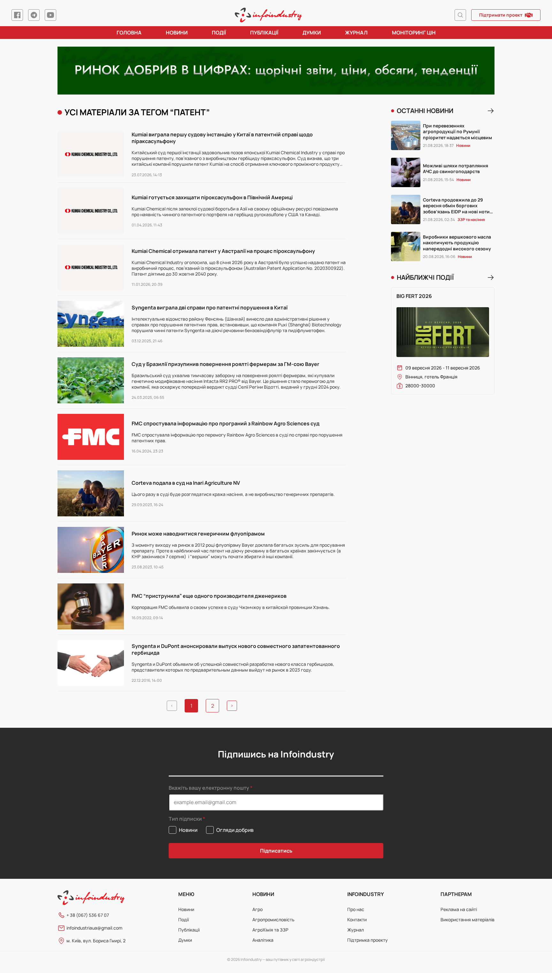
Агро (257, 909)
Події (219, 32)
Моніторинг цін (414, 32)
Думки (312, 32)
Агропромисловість (273, 919)
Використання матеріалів (467, 919)
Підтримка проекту (367, 940)
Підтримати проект (500, 15)
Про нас (355, 909)
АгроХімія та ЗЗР (270, 930)
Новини (177, 32)
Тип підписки (185, 819)
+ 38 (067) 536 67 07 (87, 915)
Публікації (264, 32)
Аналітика (262, 940)
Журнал (356, 32)
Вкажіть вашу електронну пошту (209, 787)
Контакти (357, 919)
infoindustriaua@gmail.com (94, 928)
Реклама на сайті (459, 909)
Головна (129, 32)
